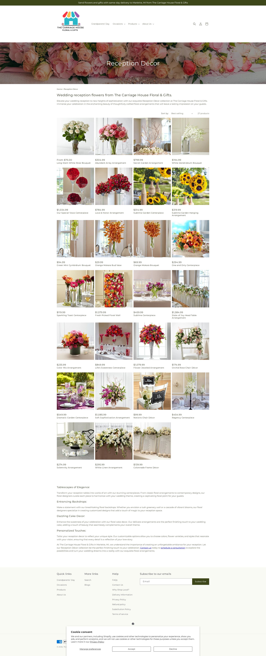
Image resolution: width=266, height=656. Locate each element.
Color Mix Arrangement (69, 367)
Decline (173, 649)
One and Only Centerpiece (185, 265)
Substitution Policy (121, 609)
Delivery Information (122, 594)
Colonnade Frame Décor (146, 467)
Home (59, 89)
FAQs (114, 580)
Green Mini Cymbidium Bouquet (74, 265)
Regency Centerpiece (183, 417)
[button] (118, 24)
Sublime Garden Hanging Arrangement (185, 214)
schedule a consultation (173, 547)
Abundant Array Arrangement (110, 163)
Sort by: (165, 113)
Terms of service (120, 614)
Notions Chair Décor (144, 417)
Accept (131, 649)
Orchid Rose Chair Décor (185, 367)
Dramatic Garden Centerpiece (72, 417)
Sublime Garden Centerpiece (149, 213)
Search (88, 580)
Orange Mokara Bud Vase (108, 265)
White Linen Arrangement (108, 467)
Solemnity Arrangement (69, 467)
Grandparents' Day (66, 580)
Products (61, 589)
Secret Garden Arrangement (148, 163)
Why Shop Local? (120, 589)
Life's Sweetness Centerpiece (110, 367)
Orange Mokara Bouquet (146, 265)
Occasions (62, 585)
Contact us (145, 547)
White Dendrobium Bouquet (187, 163)
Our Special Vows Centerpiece (72, 213)
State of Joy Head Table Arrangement (184, 316)
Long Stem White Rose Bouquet (74, 163)
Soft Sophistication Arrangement (112, 417)
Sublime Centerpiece (144, 315)
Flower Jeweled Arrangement (149, 367)
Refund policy (119, 604)
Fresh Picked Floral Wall (107, 315)
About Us (61, 594)
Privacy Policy (97, 641)
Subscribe (200, 581)
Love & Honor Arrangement (109, 213)
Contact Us (117, 585)
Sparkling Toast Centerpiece (71, 315)
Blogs (87, 585)
